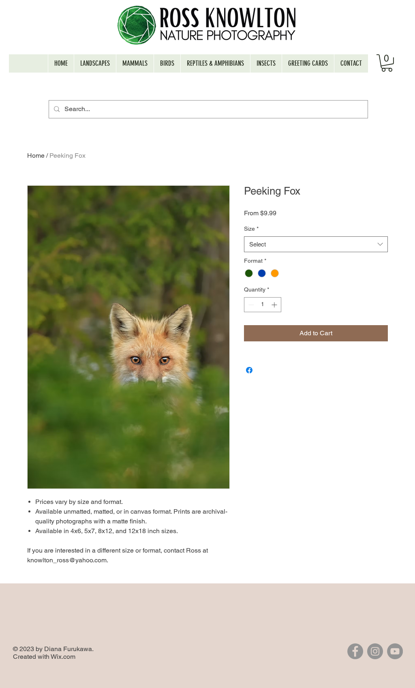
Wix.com (63, 656)
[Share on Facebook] (249, 370)
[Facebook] (355, 651)
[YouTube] (395, 651)
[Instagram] (375, 651)
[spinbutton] (262, 305)
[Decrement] (250, 305)
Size (251, 228)
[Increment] (275, 305)
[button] (386, 63)
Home (36, 155)
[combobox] (316, 244)
